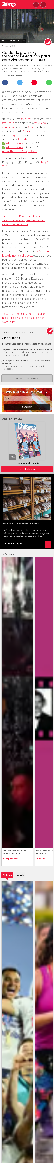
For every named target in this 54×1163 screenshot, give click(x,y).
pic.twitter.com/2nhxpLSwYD (19, 151)
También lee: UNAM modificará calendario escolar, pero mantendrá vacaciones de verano (23, 220)
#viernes (26, 118)
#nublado (40, 122)
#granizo (18, 135)
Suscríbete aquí (27, 469)
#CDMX (23, 139)
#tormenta (29, 131)
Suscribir (27, 406)
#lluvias (31, 127)
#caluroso (8, 122)
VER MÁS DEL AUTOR (27, 378)
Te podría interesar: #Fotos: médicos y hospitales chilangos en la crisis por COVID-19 (25, 317)
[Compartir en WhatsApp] (49, 82)
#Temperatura (14, 143)
